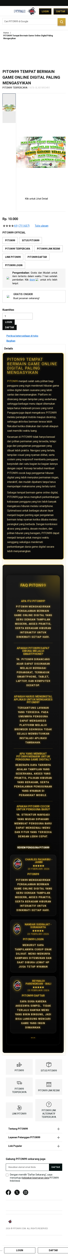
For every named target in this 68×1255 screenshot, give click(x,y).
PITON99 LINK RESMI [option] (48, 248)
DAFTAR (9, 327)
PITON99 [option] (10, 240)
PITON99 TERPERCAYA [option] (17, 248)
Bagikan (10, 341)
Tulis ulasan (41, 226)
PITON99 (12, 381)
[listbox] (34, 253)
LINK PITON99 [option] (13, 257)
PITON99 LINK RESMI (49, 1090)
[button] (18, 142)
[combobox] (34, 21)
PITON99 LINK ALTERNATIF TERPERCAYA (49, 1113)
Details (8, 348)
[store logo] (23, 11)
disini (32, 279)
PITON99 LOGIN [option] (13, 265)
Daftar (60, 11)
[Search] (62, 22)
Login (45, 11)
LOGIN (8, 322)
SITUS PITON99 (49, 1070)
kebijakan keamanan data (35, 1177)
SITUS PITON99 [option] (30, 240)
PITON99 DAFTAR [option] (37, 257)
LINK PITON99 (19, 1113)
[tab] (34, 348)
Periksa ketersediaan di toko (22, 336)
